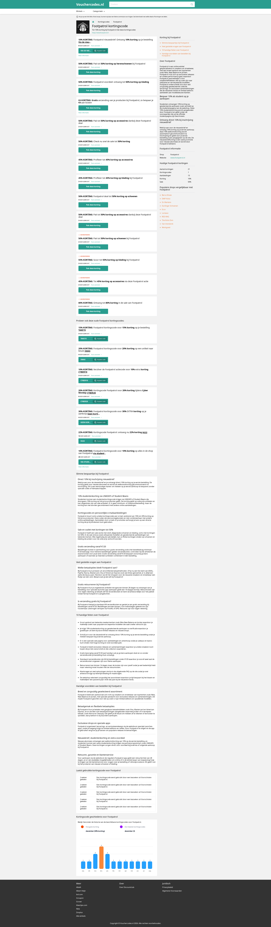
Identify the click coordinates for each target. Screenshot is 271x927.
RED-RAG (165, 216)
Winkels (79, 11)
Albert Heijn (81, 891)
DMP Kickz (166, 198)
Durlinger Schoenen (170, 206)
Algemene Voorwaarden (172, 891)
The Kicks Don (167, 220)
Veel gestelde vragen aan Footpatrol (176, 46)
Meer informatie (83, 55)
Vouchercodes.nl (90, 4)
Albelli (78, 887)
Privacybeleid (167, 887)
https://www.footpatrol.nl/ (100, 33)
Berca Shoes (167, 195)
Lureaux (165, 213)
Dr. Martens (166, 202)
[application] (117, 854)
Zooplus (79, 912)
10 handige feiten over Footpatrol (175, 50)
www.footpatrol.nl (177, 158)
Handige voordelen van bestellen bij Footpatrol (176, 54)
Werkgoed (166, 227)
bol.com (79, 894)
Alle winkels (81, 916)
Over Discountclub (126, 887)
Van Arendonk (167, 224)
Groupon (80, 898)
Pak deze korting (93, 72)
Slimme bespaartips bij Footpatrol (175, 43)
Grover (79, 901)
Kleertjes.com (81, 905)
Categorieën (98, 11)
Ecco (164, 209)
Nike (78, 909)
